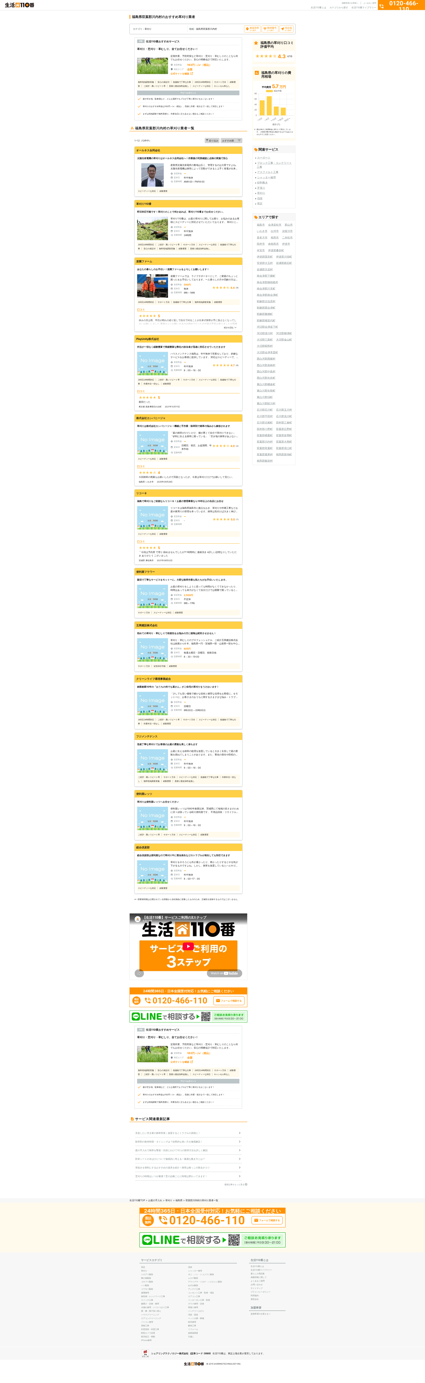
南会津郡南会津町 (267, 295)
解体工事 (192, 1325)
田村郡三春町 (284, 422)
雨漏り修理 (193, 1307)
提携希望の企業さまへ (261, 1314)
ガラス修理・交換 (196, 1303)
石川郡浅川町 (284, 416)
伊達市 (286, 243)
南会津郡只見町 (266, 288)
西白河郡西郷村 (266, 358)
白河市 (275, 231)
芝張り (261, 187)
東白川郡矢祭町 (266, 390)
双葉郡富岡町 (284, 435)
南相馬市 (273, 243)
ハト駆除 (145, 1285)
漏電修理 (145, 1292)
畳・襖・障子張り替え (151, 1311)
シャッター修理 (266, 177)
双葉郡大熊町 (284, 441)
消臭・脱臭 (193, 1314)
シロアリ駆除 (147, 1274)
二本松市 (287, 237)
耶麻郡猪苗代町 (266, 320)
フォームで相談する (231, 1000)
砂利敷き (262, 182)
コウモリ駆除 (147, 1289)
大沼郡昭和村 (265, 346)
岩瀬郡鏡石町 (284, 263)
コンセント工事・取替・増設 (201, 1292)
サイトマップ (257, 1288)
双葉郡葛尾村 (265, 454)
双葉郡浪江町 (284, 448)
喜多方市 (262, 237)
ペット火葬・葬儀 (196, 1318)
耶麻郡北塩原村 (266, 301)
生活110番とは (318, 7)
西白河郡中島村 (266, 371)
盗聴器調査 (193, 1333)
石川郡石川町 (265, 409)
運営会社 (255, 1299)
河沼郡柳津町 (284, 333)
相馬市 (275, 237)
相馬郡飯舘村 (265, 460)
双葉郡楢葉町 (265, 435)
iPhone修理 (146, 1340)
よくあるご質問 (369, 3)
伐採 (259, 198)
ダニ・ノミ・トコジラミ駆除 (201, 1274)
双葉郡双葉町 (265, 448)
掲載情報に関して (259, 1277)
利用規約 (255, 1295)
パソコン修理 (147, 1322)
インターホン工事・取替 (199, 1300)
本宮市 (261, 250)
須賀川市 (287, 231)
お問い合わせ (257, 1284)
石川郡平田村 (265, 416)
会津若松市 (274, 224)
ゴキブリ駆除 (147, 1281)
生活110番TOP (137, 1200)
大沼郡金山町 (284, 339)
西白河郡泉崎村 (266, 365)
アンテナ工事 (194, 1289)
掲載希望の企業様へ (350, 3)
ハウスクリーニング (150, 1314)
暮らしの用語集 (258, 1273)
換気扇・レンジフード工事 (153, 1296)
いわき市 (262, 231)
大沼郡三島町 (265, 339)
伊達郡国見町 (265, 256)
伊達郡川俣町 (284, 256)
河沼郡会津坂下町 (267, 326)
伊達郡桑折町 (276, 250)
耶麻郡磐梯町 (265, 314)
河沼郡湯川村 (265, 333)
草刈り (261, 193)
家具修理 (192, 1322)
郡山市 (289, 224)
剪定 (259, 203)
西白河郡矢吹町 (266, 377)
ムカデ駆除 (193, 1278)
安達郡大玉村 (265, 263)
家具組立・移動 (148, 1336)
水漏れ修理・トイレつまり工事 (155, 1307)
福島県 (178, 1200)
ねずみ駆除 (193, 1285)
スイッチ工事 (147, 1300)
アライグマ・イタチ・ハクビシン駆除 (205, 1281)
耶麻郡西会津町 (266, 307)
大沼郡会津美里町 (267, 352)
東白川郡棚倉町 (266, 384)
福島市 (261, 224)
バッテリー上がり (196, 1311)
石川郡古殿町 (265, 422)
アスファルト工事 (267, 172)
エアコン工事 (194, 1296)
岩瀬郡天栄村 (265, 269)
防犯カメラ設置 (148, 1333)
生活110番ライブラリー (363, 7)
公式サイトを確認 (179, 73)
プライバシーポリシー (261, 1292)
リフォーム (193, 1329)
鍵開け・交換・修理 (150, 1303)
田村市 (261, 243)
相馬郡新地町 (284, 454)
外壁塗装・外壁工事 (150, 1329)
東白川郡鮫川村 (266, 403)
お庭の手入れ (155, 1200)
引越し (191, 1336)
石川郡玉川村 (284, 409)
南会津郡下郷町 (266, 275)
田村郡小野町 (265, 429)
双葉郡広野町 (284, 429)
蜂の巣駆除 (146, 1278)
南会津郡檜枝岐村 (267, 282)
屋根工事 (145, 1325)
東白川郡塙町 (265, 397)
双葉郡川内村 (265, 441)
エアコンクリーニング (151, 1318)
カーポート (263, 157)
